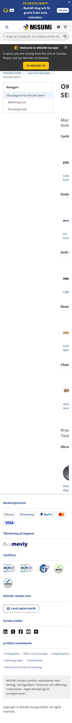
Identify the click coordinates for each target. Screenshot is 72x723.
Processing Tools (17, 109)
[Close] (66, 47)
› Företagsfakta (11, 653)
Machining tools (17, 102)
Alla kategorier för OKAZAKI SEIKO (25, 95)
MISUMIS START (12, 73)
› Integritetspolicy (60, 653)
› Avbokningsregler (13, 660)
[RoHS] (58, 568)
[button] (63, 10)
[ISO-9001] (9, 568)
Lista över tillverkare (38, 73)
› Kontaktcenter (34, 660)
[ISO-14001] (26, 568)
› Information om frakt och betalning (22, 667)
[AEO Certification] (43, 568)
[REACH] (8, 583)
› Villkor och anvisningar (35, 653)
